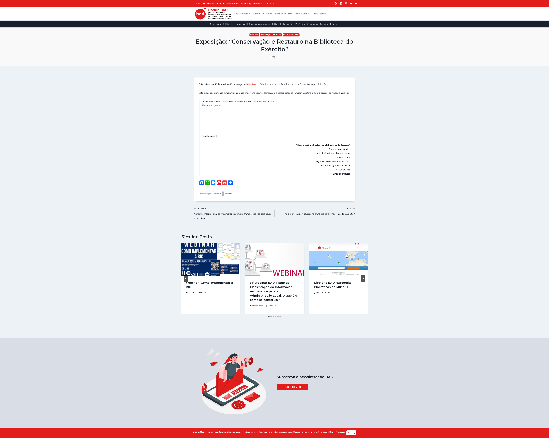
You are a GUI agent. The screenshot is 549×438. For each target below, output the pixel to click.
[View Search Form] (352, 13)
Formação (288, 24)
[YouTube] (356, 3)
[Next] (363, 278)
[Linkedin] (346, 3)
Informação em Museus (258, 24)
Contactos (270, 3)
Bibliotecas (228, 24)
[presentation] (210, 259)
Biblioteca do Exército (257, 84)
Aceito (351, 433)
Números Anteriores (262, 13)
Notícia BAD (208, 3)
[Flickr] (351, 3)
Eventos (221, 3)
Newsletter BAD (302, 13)
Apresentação (243, 13)
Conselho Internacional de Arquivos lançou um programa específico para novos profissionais (232, 213)
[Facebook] (335, 3)
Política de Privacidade (336, 432)
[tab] (268, 316)
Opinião (324, 24)
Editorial (276, 24)
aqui (347, 92)
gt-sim (316, 292)
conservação (205, 193)
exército (217, 193)
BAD (198, 3)
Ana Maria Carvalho (257, 305)
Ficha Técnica (319, 13)
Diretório (257, 3)
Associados (312, 24)
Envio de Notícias (283, 13)
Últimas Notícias (291, 35)
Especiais (334, 24)
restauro (228, 193)
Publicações (233, 3)
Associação (215, 24)
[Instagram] (340, 3)
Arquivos (240, 24)
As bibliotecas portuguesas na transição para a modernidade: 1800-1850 (320, 211)
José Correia (191, 292)
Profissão (300, 24)
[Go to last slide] (186, 278)
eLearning (246, 3)
